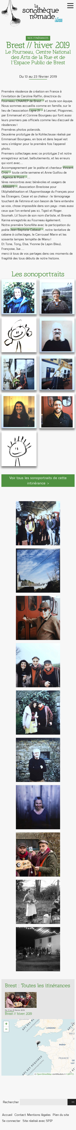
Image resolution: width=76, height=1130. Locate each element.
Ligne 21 (34, 110)
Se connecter (11, 1121)
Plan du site (61, 1115)
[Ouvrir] (19, 296)
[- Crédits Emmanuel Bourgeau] (38, 854)
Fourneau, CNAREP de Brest (21, 101)
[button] (38, 1043)
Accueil (7, 1115)
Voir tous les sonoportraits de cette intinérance (38, 480)
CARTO (70, 1073)
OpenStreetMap (44, 1073)
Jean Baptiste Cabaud (25, 230)
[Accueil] (38, 13)
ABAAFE (8, 187)
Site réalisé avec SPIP (38, 1121)
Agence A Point (13, 177)
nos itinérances (38, 38)
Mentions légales (39, 1115)
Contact (20, 1115)
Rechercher (11, 1102)
